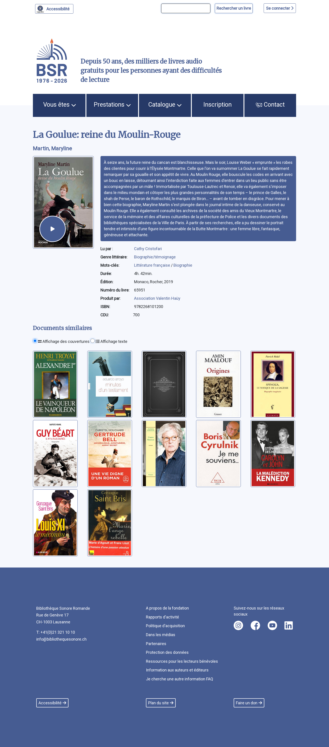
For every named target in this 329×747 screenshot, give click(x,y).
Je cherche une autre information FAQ (179, 679)
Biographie (182, 265)
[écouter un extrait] (52, 229)
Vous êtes (57, 104)
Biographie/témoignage (155, 257)
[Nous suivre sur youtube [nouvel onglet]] (272, 625)
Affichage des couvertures (66, 341)
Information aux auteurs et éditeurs (177, 670)
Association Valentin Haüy (157, 298)
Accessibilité (58, 8)
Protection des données (167, 652)
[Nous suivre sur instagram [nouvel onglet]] (238, 625)
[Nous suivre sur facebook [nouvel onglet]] (255, 625)
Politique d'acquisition (165, 625)
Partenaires (156, 643)
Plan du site (158, 703)
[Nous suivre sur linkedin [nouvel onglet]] (288, 625)
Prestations (110, 104)
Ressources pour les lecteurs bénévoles (182, 661)
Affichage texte (113, 341)
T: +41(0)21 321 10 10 (55, 632)
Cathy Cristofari (148, 248)
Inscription (217, 104)
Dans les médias (160, 634)
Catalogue (162, 104)
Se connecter (278, 8)
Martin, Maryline (52, 148)
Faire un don (246, 703)
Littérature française (152, 265)
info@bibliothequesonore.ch (61, 639)
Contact (273, 104)
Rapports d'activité (162, 617)
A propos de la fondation (167, 608)
